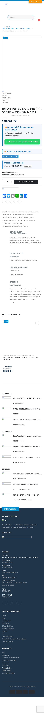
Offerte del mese (7, 626)
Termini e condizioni (8, 673)
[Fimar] (10, 191)
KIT (3, 634)
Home (4, 616)
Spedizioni (5, 655)
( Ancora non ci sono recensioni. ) (20, 115)
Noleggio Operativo (8, 628)
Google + (16, 201)
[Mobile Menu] (3, 8)
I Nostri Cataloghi (7, 641)
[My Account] (38, 17)
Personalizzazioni (7, 636)
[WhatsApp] (20, 603)
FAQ (3, 652)
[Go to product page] (6, 401)
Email (19, 201)
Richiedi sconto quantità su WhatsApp (23, 142)
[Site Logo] (9, 8)
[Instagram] (14, 603)
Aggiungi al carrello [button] (37, 323)
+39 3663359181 (7, 562)
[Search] (31, 17)
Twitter (8, 201)
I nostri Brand (6, 621)
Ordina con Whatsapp (9, 660)
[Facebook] (4, 603)
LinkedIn (12, 201)
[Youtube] (9, 603)
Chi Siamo (5, 623)
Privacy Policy (6, 668)
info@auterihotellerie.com (10, 572)
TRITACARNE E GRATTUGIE (27, 355)
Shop (3, 618)
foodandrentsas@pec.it (9, 577)
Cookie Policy (6, 670)
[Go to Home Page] (2, 26)
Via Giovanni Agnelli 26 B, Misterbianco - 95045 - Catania (20, 557)
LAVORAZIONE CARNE (15, 355)
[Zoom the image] (4, 520)
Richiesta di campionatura (10, 658)
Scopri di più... (7, 532)
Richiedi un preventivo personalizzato (14, 639)
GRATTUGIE (6, 355)
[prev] (37, 108)
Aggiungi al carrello (27, 182)
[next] (40, 108)
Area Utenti (5, 665)
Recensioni (5, 663)
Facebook (4, 201)
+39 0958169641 (7, 567)
